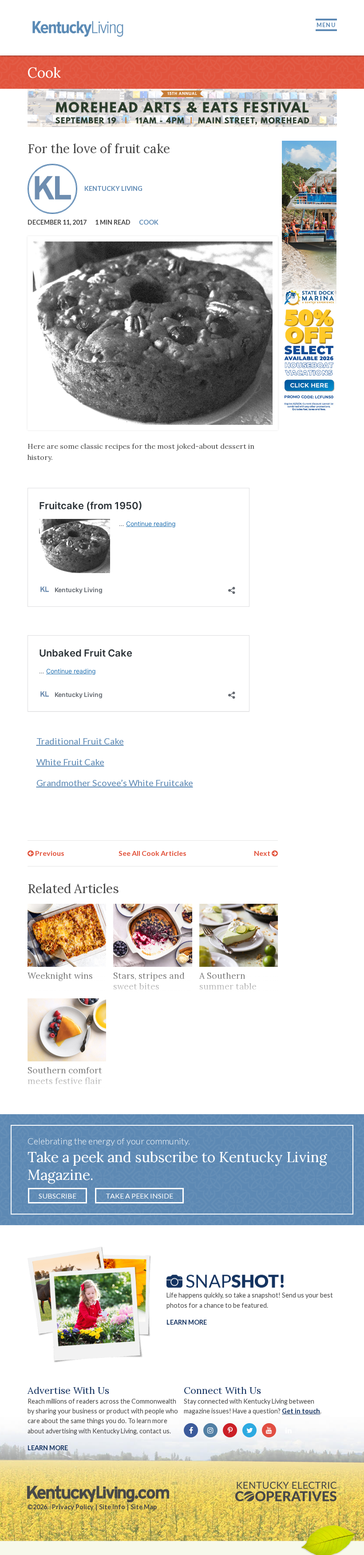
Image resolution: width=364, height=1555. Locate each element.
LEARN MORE (48, 1448)
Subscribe (57, 1195)
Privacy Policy (73, 1507)
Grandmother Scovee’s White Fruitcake (114, 782)
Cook (148, 222)
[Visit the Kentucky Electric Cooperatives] (285, 1491)
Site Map (144, 1507)
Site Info (112, 1507)
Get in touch (301, 1411)
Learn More (186, 1322)
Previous (49, 853)
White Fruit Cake (70, 761)
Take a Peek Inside (139, 1195)
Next (263, 853)
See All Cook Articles (152, 853)
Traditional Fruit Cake (80, 741)
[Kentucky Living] (79, 27)
